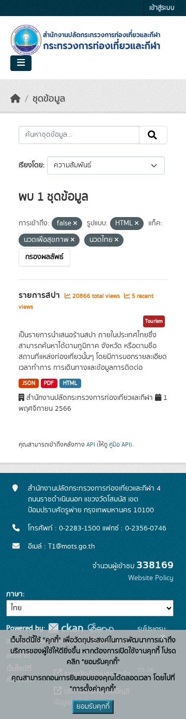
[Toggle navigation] (21, 63)
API (90, 444)
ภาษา (14, 594)
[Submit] (153, 135)
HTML (70, 383)
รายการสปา (40, 295)
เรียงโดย (31, 165)
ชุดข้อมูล (49, 99)
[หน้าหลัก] (15, 99)
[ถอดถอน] (75, 224)
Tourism (154, 321)
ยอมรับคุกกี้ (93, 706)
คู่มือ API (119, 444)
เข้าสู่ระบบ (162, 8)
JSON (28, 383)
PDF (49, 383)
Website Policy (151, 578)
